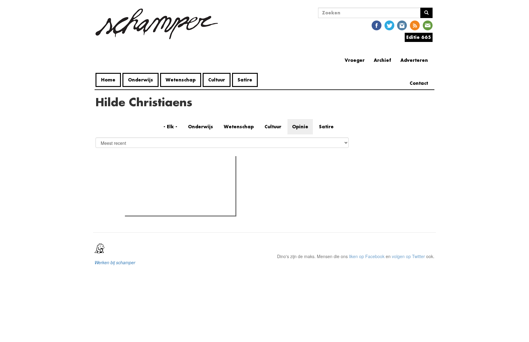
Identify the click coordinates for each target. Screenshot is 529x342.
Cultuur (216, 80)
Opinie (300, 127)
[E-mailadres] (428, 25)
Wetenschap (181, 80)
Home (108, 80)
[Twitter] (389, 25)
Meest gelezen (146, 174)
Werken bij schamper (115, 262)
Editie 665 (418, 37)
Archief (382, 60)
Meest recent (180, 174)
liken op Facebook (367, 256)
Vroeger (355, 60)
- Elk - (170, 127)
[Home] (159, 24)
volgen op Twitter (408, 256)
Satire (245, 80)
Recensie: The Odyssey (160, 187)
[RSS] (415, 25)
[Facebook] (376, 25)
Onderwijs (140, 80)
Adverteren (414, 60)
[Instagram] (402, 25)
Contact (419, 83)
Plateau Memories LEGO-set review (171, 209)
